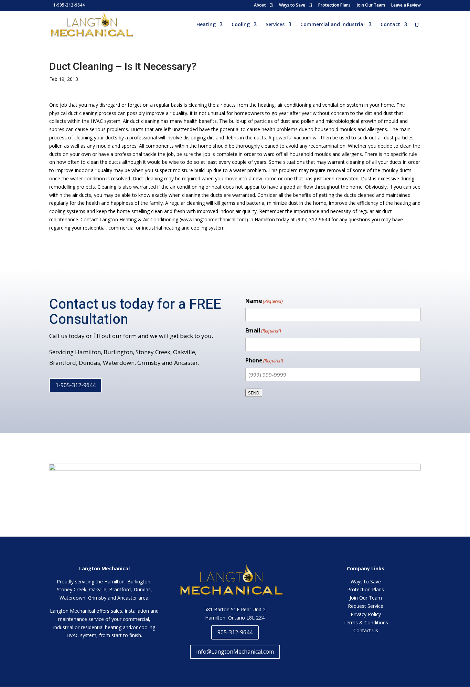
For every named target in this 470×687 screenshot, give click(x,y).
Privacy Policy (366, 614)
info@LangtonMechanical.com (235, 651)
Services (275, 25)
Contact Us (365, 630)
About (260, 5)
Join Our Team (371, 5)
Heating (206, 25)
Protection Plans (334, 5)
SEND (253, 393)
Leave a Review (406, 5)
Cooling (241, 25)
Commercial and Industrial (332, 25)
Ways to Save (292, 5)
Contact (390, 25)
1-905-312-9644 (75, 385)
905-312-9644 (235, 632)
